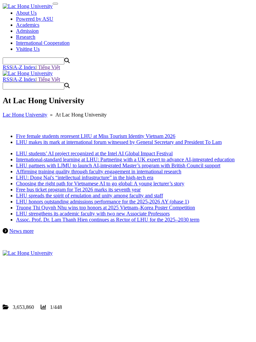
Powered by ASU (34, 19)
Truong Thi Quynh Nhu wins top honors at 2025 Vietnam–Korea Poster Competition (105, 207)
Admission (27, 31)
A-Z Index (24, 67)
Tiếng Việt (48, 67)
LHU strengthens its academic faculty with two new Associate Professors (93, 213)
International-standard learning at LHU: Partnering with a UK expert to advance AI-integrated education (125, 159)
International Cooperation (43, 43)
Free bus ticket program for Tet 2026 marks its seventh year (78, 189)
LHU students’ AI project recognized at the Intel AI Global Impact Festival (94, 153)
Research (25, 37)
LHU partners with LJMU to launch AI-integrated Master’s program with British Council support (118, 165)
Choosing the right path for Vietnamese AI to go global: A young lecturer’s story (100, 183)
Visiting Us (28, 49)
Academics (27, 25)
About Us (26, 13)
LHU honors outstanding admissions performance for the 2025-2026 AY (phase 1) (102, 201)
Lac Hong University (25, 115)
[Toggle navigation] (55, 4)
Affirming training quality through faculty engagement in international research (98, 171)
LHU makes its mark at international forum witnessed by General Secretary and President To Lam (119, 142)
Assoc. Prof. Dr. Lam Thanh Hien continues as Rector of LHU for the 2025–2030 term (107, 219)
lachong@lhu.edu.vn (53, 283)
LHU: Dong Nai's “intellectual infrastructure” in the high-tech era (84, 177)
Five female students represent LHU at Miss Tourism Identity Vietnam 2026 (95, 136)
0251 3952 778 (41, 277)
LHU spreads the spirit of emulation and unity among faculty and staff (89, 195)
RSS (7, 67)
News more (21, 231)
